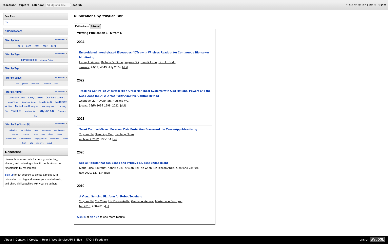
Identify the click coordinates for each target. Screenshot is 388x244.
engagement (40, 139)
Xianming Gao (48, 106)
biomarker (46, 130)
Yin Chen (16, 111)
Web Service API (62, 239)
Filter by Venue (13, 78)
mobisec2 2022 (89, 139)
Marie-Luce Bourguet (26, 106)
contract (16, 134)
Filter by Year (12, 40)
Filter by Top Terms (15, 124)
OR (56, 40)
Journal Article (46, 60)
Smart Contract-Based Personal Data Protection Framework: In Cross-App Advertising (138, 129)
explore (24, 4)
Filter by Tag (12, 68)
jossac (25, 83)
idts (31, 143)
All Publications (13, 31)
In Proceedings (29, 60)
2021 (37, 46)
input (49, 143)
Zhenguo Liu (87, 100)
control (26, 134)
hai (17, 83)
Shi (6, 22)
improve (40, 143)
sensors (47, 83)
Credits (33, 239)
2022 (45, 46)
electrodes (11, 139)
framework (54, 139)
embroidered (25, 139)
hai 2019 (84, 206)
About (8, 239)
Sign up (382, 5)
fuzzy (65, 139)
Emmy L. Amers (35, 98)
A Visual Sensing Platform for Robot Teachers (110, 196)
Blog (79, 239)
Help (45, 239)
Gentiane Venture (55, 97)
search (77, 4)
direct (59, 134)
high (24, 143)
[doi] (125, 67)
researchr (9, 4)
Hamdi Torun (13, 102)
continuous (59, 130)
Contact (20, 239)
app (36, 130)
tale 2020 (85, 172)
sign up (94, 216)
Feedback (101, 239)
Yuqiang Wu (30, 111)
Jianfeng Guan (29, 102)
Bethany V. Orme (17, 98)
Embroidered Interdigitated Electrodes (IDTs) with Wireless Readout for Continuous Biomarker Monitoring (144, 55)
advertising (26, 130)
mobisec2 (36, 83)
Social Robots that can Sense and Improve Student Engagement (123, 162)
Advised (95, 26)
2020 (28, 46)
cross (35, 134)
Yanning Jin (115, 167)
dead (50, 134)
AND (60, 40)
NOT (63, 40)
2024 (53, 46)
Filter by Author (13, 92)
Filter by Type (12, 54)
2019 (20, 46)
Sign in (372, 5)
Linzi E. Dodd (45, 102)
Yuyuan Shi (46, 111)
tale (56, 83)
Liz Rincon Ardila (164, 167)
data (43, 134)
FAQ (89, 239)
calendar (38, 4)
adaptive (13, 130)
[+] (28, 124)
